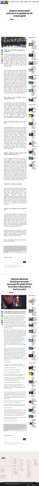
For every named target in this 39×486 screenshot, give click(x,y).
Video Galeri (15, 462)
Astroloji (35, 465)
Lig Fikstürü (29, 467)
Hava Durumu (28, 460)
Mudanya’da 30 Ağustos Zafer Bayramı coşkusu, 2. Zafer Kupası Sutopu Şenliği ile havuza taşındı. (34, 90)
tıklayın (16, 420)
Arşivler (15, 468)
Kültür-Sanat (22, 470)
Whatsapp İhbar (3, 476)
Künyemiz (15, 471)
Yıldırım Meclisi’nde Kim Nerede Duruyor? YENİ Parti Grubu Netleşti (34, 70)
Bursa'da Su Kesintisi (34, 83)
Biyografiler (36, 462)
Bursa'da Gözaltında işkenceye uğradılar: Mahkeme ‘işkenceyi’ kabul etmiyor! (34, 134)
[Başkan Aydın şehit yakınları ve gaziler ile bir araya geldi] (13, 42)
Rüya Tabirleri (36, 464)
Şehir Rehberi (29, 474)
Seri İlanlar (29, 472)
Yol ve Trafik (29, 462)
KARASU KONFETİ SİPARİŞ (33, 115)
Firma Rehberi (21, 468)
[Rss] (10, 462)
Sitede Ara (35, 459)
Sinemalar (29, 471)
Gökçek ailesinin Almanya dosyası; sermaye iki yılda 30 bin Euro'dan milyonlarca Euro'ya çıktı (34, 55)
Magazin (26, 1)
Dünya (30, 1)
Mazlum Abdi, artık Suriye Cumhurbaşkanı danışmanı (35, 63)
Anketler (35, 461)
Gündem (21, 1)
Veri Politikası (3, 471)
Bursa (17, 1)
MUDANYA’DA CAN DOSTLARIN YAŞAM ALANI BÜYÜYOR (34, 77)
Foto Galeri (15, 459)
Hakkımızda (2, 468)
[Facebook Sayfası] (1, 462)
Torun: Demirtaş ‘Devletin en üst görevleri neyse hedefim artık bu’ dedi (34, 143)
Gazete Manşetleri (29, 476)
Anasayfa (2, 6)
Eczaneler (28, 466)
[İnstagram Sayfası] (4, 462)
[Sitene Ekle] (3, 465)
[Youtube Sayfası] (6, 462)
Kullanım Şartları (3, 475)
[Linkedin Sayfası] (8, 462)
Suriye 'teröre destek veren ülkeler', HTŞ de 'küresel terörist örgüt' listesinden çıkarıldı (34, 123)
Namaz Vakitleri (28, 464)
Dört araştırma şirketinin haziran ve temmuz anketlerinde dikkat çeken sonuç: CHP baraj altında (34, 44)
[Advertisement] (19, 28)
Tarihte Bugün (28, 470)
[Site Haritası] (1, 465)
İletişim (16, 473)
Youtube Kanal (12, 1)
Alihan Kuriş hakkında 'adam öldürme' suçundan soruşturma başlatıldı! (34, 152)
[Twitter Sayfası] (2, 462)
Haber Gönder (3, 477)
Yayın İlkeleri (3, 470)
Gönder (24, 439)
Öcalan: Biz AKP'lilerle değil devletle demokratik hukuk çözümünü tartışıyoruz (34, 165)
